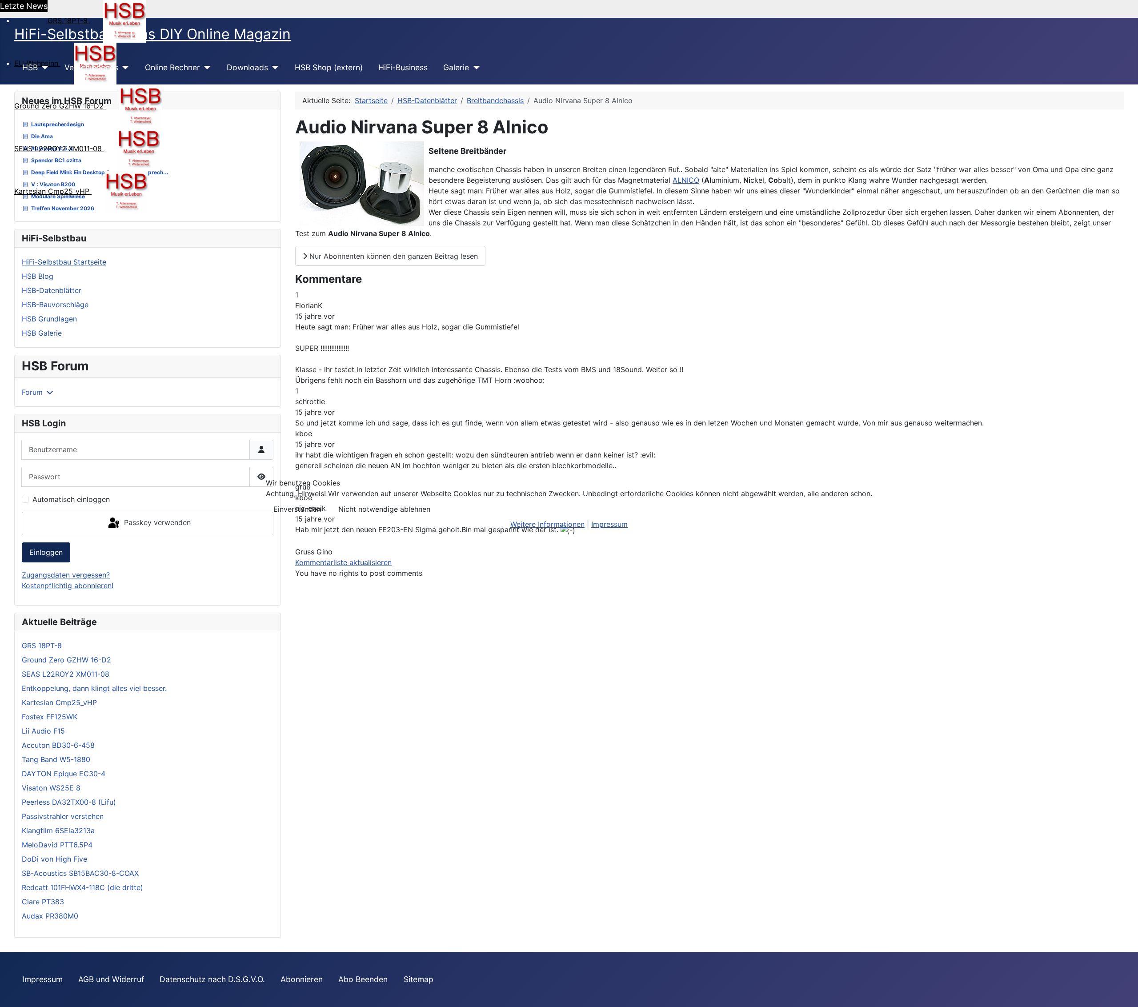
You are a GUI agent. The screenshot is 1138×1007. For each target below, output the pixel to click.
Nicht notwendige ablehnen (384, 509)
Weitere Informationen (547, 524)
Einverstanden (297, 509)
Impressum (609, 524)
